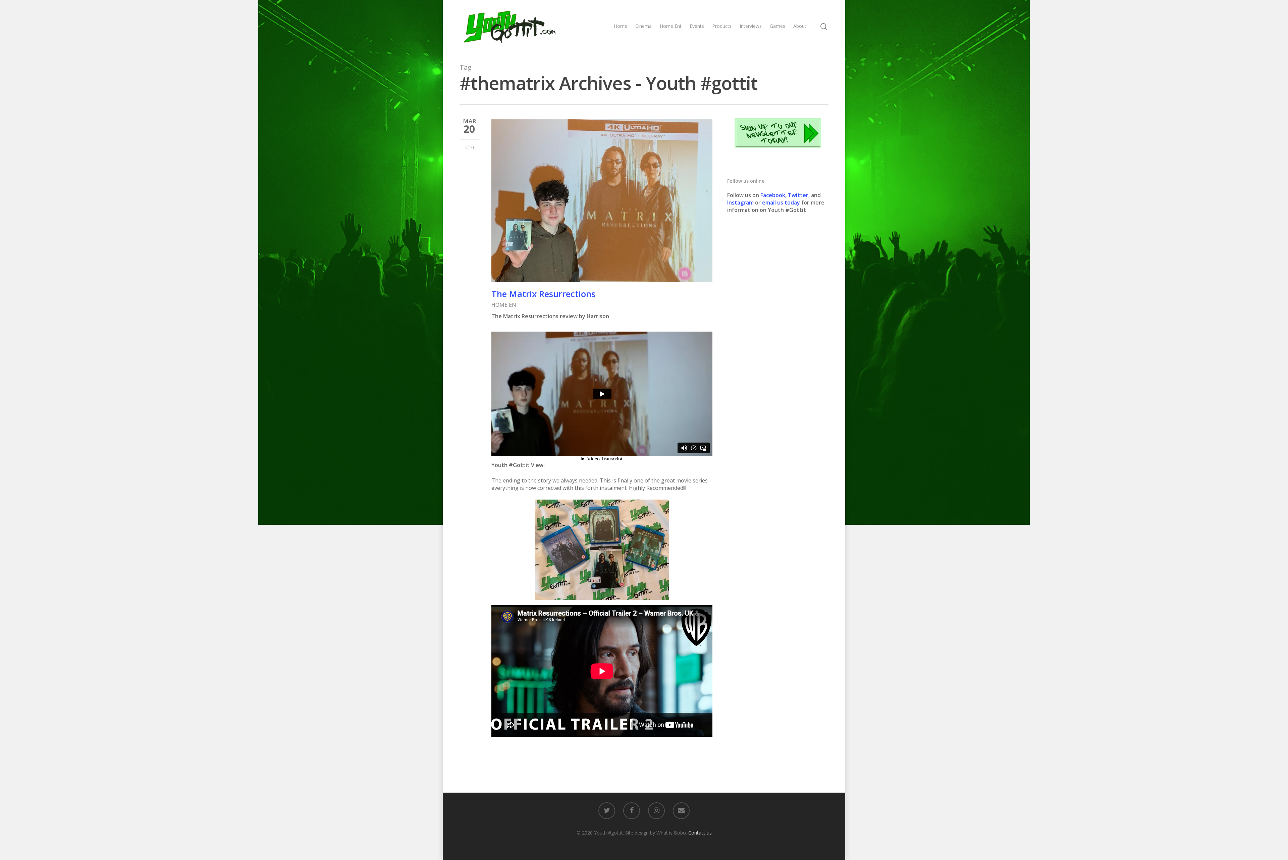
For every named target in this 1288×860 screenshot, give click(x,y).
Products (722, 26)
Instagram (741, 202)
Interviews (751, 26)
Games (777, 26)
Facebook (772, 195)
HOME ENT (505, 304)
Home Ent (671, 26)
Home (620, 26)
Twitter (798, 195)
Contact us (700, 832)
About (799, 26)
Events (697, 26)
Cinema (643, 26)
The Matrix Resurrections (543, 294)
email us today (781, 202)
